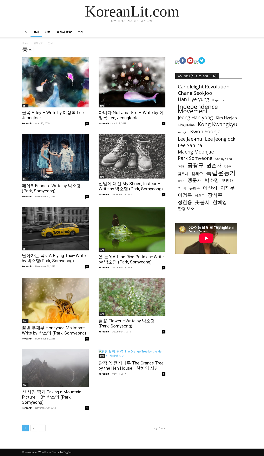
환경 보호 (186, 208)
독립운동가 (221, 173)
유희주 (194, 188)
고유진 (181, 166)
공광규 (195, 165)
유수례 (182, 188)
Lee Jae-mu (190, 139)
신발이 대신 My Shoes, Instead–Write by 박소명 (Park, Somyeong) (131, 186)
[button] (237, 32)
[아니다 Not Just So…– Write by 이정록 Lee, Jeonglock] (132, 82)
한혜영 (220, 202)
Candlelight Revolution (204, 86)
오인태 (227, 180)
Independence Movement (198, 109)
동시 (36, 32)
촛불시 (202, 202)
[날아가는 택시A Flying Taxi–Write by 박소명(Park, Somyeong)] (55, 228)
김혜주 (197, 173)
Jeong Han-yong (195, 117)
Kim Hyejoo (226, 118)
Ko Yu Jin (182, 132)
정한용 (185, 202)
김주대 (183, 173)
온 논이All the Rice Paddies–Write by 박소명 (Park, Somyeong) (131, 259)
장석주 (215, 195)
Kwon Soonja (205, 131)
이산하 (210, 187)
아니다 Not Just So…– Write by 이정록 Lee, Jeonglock (131, 115)
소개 (80, 32)
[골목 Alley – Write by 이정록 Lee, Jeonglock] (55, 82)
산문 (48, 32)
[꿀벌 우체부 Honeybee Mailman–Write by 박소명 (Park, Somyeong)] (55, 300)
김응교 (227, 166)
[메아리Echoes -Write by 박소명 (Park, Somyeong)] (55, 157)
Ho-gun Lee (218, 100)
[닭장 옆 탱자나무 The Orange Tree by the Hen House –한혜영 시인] (132, 353)
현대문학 (38, 43)
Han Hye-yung (193, 99)
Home (25, 43)
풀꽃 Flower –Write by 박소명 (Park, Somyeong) (127, 323)
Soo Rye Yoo (223, 159)
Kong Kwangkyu (217, 124)
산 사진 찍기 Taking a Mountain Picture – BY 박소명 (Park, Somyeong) (51, 397)
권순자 (213, 165)
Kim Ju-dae (186, 125)
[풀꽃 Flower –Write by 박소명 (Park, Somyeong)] (132, 297)
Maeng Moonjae (196, 152)
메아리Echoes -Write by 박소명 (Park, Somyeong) (51, 188)
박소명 (212, 180)
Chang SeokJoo (195, 93)
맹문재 (194, 180)
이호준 (200, 195)
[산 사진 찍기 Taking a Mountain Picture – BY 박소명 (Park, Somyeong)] (55, 368)
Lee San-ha (190, 145)
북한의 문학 (64, 32)
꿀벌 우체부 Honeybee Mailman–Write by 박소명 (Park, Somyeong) (54, 330)
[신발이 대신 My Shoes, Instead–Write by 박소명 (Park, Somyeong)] (132, 156)
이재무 (227, 188)
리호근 (181, 181)
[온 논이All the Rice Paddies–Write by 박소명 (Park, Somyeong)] (132, 229)
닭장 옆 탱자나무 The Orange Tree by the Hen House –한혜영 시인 (131, 366)
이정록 (185, 195)
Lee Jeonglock (220, 139)
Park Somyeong (195, 158)
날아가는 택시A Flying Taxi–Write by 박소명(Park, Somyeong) (54, 258)
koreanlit (27, 123)
